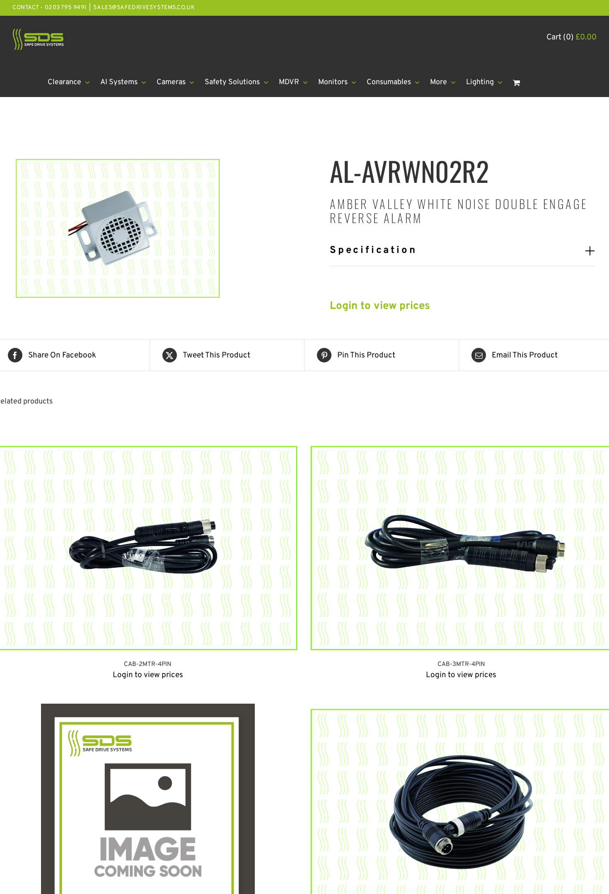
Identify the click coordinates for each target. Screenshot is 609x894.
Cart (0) (571, 37)
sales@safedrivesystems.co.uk (144, 7)
